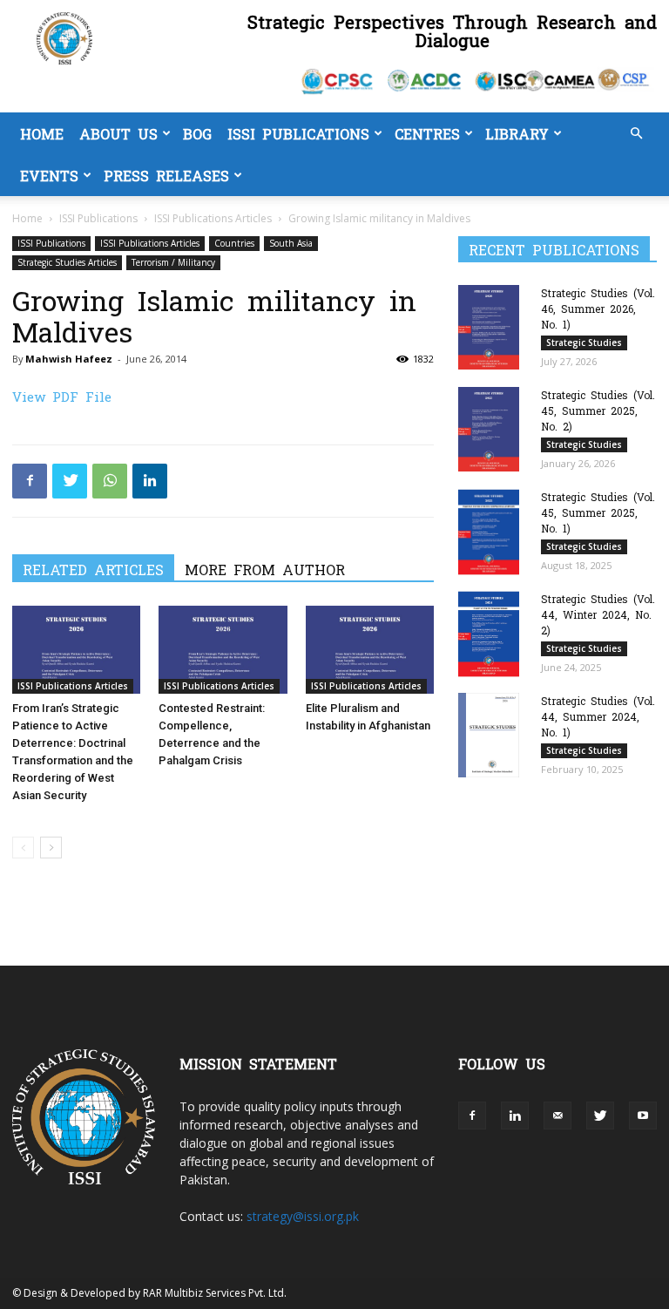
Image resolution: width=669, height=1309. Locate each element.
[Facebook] (29, 481)
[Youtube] (643, 1115)
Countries (234, 243)
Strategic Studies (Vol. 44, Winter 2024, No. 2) (598, 614)
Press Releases (166, 175)
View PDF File (62, 396)
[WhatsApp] (109, 481)
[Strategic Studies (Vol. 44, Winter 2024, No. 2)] (493, 634)
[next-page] (51, 847)
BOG (197, 133)
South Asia (291, 243)
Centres (427, 133)
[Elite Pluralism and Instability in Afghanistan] (370, 650)
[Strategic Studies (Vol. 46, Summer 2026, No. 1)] (493, 327)
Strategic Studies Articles (67, 262)
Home (42, 133)
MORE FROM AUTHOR (265, 569)
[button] (636, 133)
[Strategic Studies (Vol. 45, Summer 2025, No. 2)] (493, 429)
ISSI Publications (298, 133)
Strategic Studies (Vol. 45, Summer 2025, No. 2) (598, 410)
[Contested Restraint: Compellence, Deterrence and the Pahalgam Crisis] (223, 650)
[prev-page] (23, 847)
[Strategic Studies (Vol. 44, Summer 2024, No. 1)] (493, 735)
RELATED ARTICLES (93, 569)
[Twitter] (69, 481)
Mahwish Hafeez (68, 358)
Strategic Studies (584, 342)
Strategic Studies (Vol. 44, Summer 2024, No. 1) (598, 716)
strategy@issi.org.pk (303, 1216)
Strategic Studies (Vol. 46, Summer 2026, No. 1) (598, 308)
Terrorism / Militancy (173, 262)
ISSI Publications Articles (213, 218)
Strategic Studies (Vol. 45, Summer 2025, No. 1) (598, 512)
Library (517, 133)
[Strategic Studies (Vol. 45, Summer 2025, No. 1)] (493, 532)
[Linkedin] (149, 481)
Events (49, 175)
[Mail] (557, 1115)
